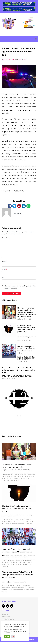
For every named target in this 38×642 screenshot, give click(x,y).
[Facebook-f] (3, 605)
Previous (6, 398)
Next (32, 398)
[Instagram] (11, 605)
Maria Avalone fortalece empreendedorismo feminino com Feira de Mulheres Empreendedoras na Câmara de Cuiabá (26, 312)
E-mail (4, 269)
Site (3, 278)
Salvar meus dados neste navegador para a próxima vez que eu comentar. (20, 287)
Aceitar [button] (7, 636)
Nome (4, 261)
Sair (13, 636)
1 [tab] (17, 415)
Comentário (6, 238)
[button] (35, 38)
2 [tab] (20, 415)
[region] (19, 4)
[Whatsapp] (7, 605)
